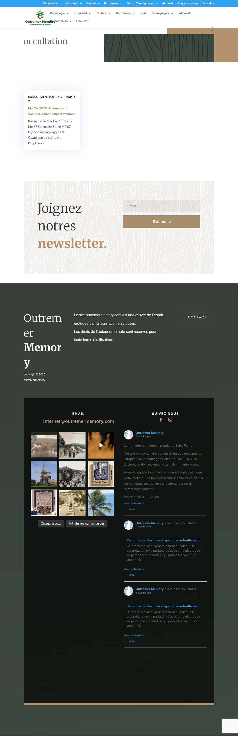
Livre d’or (208, 3)
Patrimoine (111, 3)
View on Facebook (134, 503)
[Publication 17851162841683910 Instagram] (44, 474)
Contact (197, 317)
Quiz (129, 3)
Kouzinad (72, 3)
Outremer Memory (150, 433)
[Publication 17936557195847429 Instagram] (44, 503)
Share (131, 509)
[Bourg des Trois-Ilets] (72, 445)
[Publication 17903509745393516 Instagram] (72, 474)
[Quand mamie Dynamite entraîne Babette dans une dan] (101, 445)
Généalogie (50, 3)
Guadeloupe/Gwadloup (59, 114)
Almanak (168, 3)
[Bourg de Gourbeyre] (44, 445)
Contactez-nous (187, 3)
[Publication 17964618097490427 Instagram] (101, 474)
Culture (91, 3)
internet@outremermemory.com (78, 421)
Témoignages (145, 3)
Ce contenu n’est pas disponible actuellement (163, 540)
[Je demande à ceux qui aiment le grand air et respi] (101, 503)
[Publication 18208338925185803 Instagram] (72, 503)
